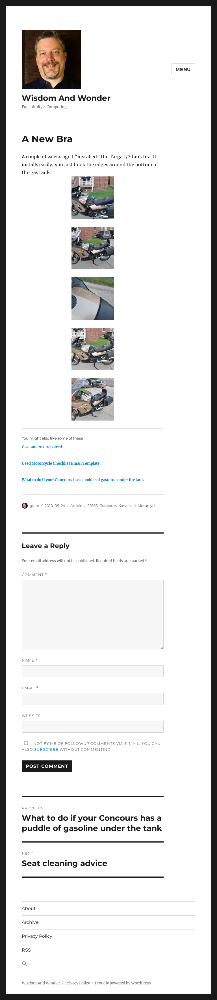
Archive (30, 922)
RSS (26, 950)
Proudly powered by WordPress (123, 983)
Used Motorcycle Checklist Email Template (60, 463)
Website (31, 715)
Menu (183, 69)
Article (76, 505)
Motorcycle (148, 505)
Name (30, 660)
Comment (34, 574)
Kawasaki (127, 505)
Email (30, 688)
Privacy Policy (37, 936)
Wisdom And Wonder (66, 98)
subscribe (46, 749)
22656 (92, 505)
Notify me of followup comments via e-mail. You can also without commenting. (91, 746)
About (29, 908)
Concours (108, 505)
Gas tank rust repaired (42, 447)
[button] (108, 964)
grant (35, 505)
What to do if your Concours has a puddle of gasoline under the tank (83, 479)
